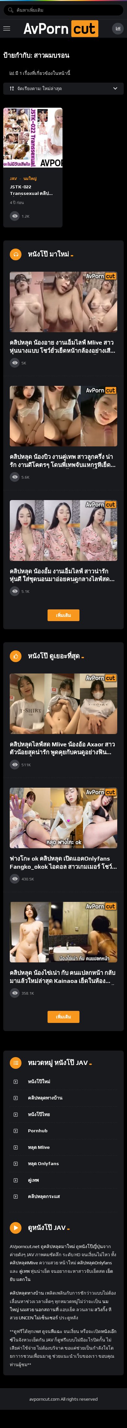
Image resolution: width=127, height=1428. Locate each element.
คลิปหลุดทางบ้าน (45, 1097)
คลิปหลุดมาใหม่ (59, 1246)
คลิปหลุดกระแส (44, 1196)
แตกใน (23, 1279)
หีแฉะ (57, 1331)
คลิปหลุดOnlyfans (94, 1262)
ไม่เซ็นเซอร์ (46, 1317)
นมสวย (27, 1309)
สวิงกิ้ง (100, 1309)
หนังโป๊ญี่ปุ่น (91, 1246)
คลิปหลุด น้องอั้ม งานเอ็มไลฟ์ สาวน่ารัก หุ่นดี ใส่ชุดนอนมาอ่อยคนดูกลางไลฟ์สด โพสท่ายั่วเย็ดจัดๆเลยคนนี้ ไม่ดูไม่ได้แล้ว (61, 579)
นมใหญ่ (29, 178)
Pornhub (38, 1130)
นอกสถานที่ (47, 1309)
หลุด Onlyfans (43, 1163)
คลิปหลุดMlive (24, 1262)
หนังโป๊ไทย (39, 1114)
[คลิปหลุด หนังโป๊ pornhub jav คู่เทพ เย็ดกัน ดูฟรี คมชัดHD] (60, 28)
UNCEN (26, 1317)
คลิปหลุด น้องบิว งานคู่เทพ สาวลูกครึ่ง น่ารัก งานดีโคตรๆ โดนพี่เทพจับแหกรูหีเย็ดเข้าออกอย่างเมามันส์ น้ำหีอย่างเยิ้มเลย (61, 464)
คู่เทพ (33, 1180)
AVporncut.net (25, 1246)
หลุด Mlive (39, 1147)
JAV (13, 178)
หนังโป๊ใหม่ (39, 1081)
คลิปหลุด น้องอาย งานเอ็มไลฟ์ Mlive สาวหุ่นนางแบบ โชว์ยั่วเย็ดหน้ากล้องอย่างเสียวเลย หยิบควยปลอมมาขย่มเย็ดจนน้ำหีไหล (63, 350)
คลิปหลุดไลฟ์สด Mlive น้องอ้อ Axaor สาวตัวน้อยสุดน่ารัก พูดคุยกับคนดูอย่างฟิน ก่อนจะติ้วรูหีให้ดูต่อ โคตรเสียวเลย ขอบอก (63, 752)
